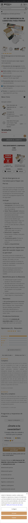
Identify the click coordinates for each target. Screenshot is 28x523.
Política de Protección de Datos (14, 505)
